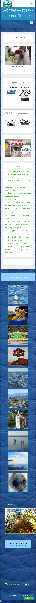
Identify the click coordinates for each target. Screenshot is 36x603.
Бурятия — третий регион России (18, 13)
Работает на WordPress (19, 596)
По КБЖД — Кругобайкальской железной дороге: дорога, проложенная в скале (18, 240)
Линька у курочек (18, 66)
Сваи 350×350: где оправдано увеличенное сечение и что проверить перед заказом (18, 205)
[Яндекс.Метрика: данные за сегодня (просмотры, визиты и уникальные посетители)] (7, 601)
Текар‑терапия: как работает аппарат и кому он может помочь (18, 215)
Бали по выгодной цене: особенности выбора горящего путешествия (17, 249)
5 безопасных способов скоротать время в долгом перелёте (17, 174)
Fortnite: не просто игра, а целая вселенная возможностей (18, 196)
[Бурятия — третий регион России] (7, 4)
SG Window (29, 598)
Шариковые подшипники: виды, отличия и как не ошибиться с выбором (18, 224)
